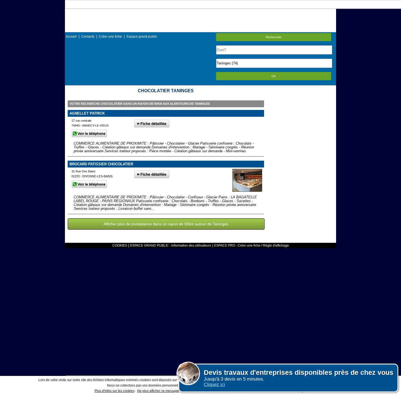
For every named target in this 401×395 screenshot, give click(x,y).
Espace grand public (142, 36)
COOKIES (119, 245)
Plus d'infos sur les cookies (114, 391)
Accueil (71, 36)
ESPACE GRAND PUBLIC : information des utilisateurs (170, 245)
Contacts (87, 36)
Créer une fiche (110, 36)
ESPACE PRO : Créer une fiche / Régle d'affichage (251, 245)
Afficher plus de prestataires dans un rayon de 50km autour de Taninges (166, 224)
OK (273, 76)
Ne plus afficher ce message (158, 391)
